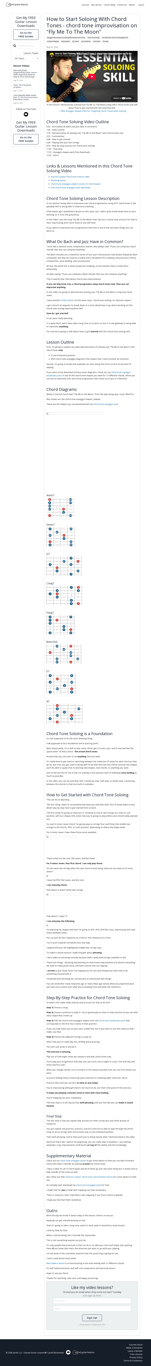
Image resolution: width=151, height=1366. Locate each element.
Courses (85, 4)
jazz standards (86, 41)
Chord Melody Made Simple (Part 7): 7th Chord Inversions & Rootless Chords (25, 97)
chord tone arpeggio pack (88, 1185)
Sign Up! (92, 1317)
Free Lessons (136, 1354)
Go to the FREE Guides (25, 34)
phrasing (105, 41)
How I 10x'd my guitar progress (22, 86)
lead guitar (96, 41)
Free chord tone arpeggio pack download (70, 187)
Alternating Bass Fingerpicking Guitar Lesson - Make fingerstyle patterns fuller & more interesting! (25, 73)
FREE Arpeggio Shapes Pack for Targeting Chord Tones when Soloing (93, 111)
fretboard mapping (53, 41)
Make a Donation (134, 1347)
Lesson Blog (109, 4)
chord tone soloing (93, 37)
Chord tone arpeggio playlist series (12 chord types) (75, 184)
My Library (96, 4)
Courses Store (135, 1344)
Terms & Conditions (132, 1360)
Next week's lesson (55, 1263)
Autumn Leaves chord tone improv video (70, 176)
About (132, 4)
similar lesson (67, 300)
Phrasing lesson (58, 180)
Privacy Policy (136, 1357)
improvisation (65, 41)
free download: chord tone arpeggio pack (115, 37)
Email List (122, 4)
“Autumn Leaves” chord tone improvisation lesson (89, 1177)
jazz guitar (75, 41)
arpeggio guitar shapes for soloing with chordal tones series (66, 37)
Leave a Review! (135, 1351)
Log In (141, 4)
